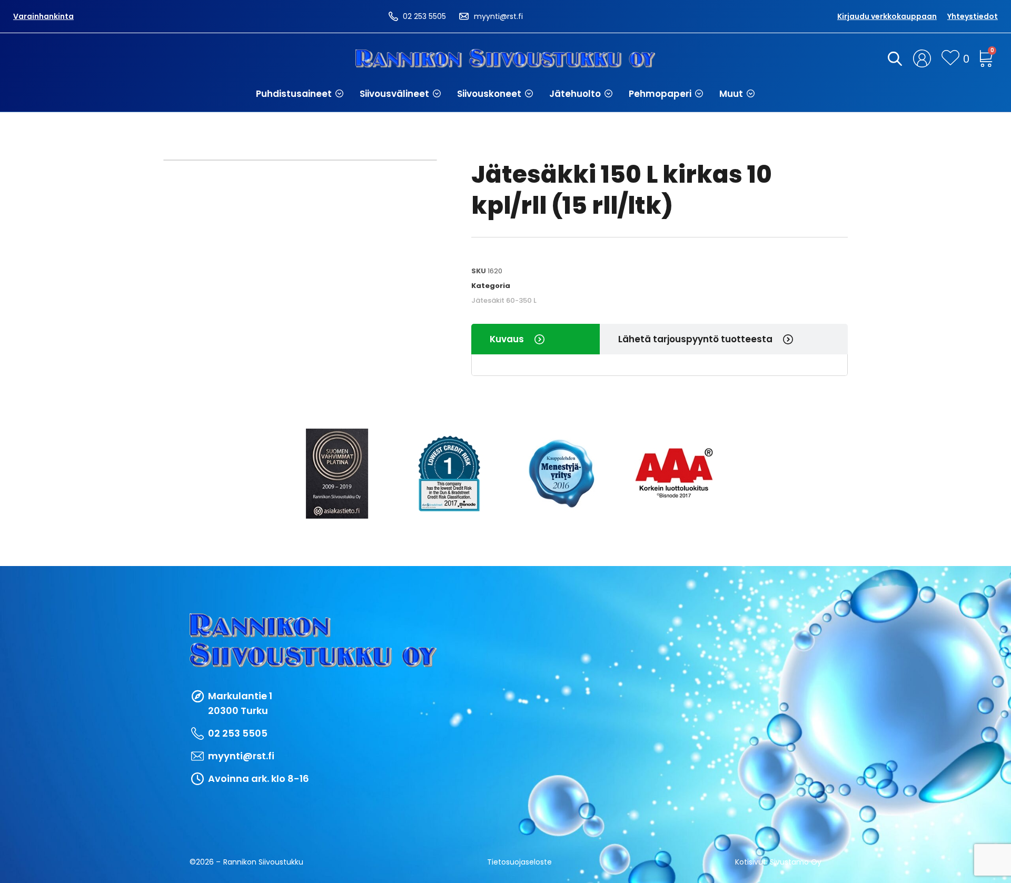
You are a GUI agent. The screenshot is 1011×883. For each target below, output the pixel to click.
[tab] (535, 339)
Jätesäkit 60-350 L (504, 300)
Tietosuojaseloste (519, 862)
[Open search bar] (893, 58)
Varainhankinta (43, 16)
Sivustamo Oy (795, 862)
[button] (300, 93)
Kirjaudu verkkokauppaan (887, 16)
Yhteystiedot (972, 16)
